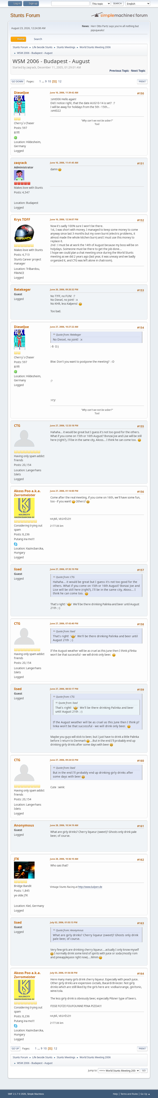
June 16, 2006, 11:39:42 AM (64, 92)
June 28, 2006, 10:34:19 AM (64, 825)
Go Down (17, 81)
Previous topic (119, 71)
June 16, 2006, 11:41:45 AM (64, 162)
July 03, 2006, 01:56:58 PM (63, 972)
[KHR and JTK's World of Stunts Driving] (15, 901)
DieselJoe (21, 92)
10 (49, 81)
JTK (16, 859)
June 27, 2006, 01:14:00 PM (64, 490)
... (43, 81)
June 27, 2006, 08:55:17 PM (64, 688)
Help (115, 1093)
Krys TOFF (22, 219)
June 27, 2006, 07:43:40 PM (64, 623)
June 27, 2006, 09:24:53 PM (64, 759)
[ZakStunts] (15, 198)
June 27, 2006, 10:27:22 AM (64, 326)
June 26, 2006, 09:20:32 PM (64, 289)
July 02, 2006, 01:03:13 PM (63, 922)
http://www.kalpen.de (90, 887)
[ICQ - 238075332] (15, 137)
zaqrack (20, 162)
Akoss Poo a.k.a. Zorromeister (27, 493)
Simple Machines (35, 1094)
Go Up (15, 1048)
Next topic (138, 71)
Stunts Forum (25, 15)
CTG (17, 425)
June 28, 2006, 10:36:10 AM (64, 858)
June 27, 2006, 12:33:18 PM (64, 425)
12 (60, 81)
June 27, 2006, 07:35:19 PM (64, 569)
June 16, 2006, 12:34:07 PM (64, 219)
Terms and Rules (129, 1093)
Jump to (92, 1070)
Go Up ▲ (145, 1093)
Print (142, 81)
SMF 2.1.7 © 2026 (17, 1094)
